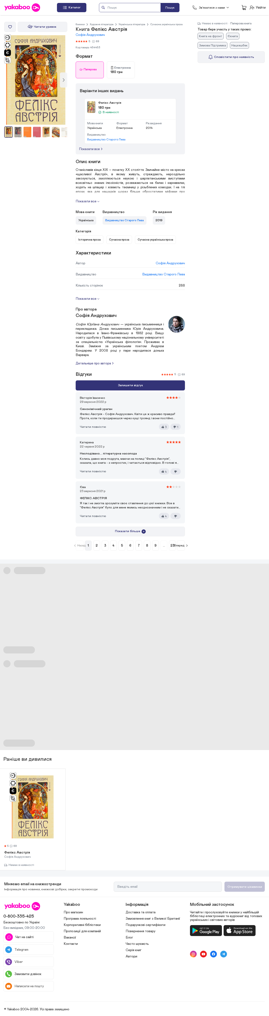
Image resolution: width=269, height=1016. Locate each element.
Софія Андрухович (90, 35)
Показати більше (127, 531)
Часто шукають (137, 943)
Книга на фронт (210, 36)
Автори (131, 956)
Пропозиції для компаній (82, 931)
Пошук (170, 7)
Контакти (71, 943)
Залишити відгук (130, 385)
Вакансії (70, 937)
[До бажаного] (10, 27)
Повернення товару (141, 931)
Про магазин (73, 912)
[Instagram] (193, 954)
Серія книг (133, 950)
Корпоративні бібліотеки (82, 925)
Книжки (80, 24)
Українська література (132, 24)
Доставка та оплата (141, 912)
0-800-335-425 (18, 916)
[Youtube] (203, 954)
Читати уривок (45, 26)
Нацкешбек (239, 45)
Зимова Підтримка (212, 45)
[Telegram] (223, 954)
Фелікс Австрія (17, 852)
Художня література (101, 24)
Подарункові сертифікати (145, 925)
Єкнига (233, 36)
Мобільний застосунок (212, 904)
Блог (129, 937)
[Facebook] (213, 954)
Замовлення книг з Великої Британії (153, 918)
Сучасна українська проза (166, 24)
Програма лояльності (80, 918)
